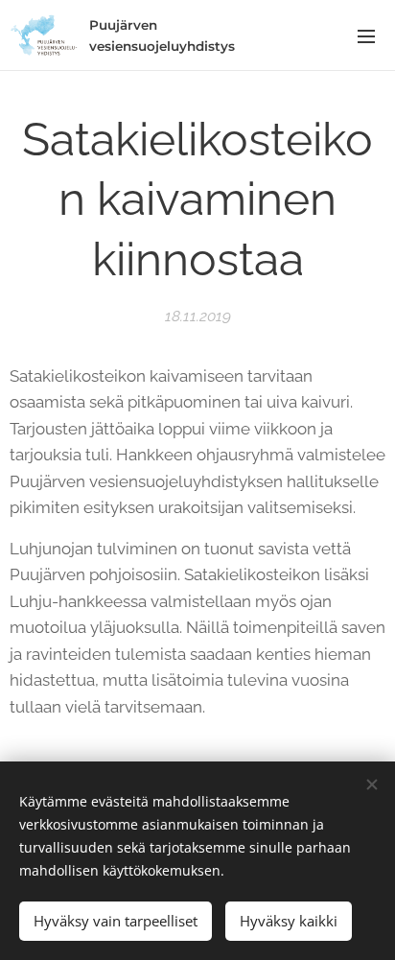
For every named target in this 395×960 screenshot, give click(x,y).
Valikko (366, 35)
